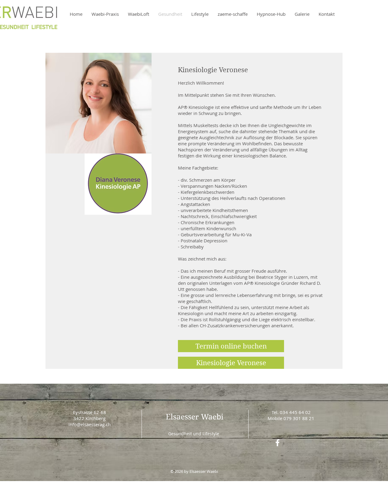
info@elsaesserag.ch (90, 424)
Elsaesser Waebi (194, 416)
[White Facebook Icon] (277, 442)
